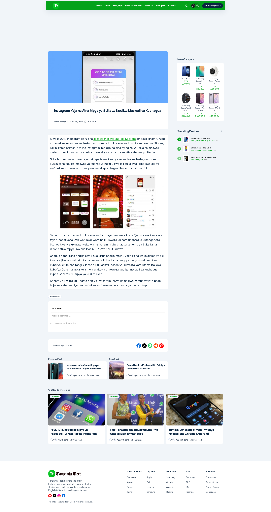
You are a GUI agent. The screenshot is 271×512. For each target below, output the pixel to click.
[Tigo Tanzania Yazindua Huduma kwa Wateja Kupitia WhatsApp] (135, 409)
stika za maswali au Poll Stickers (114, 139)
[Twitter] (54, 495)
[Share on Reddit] (156, 345)
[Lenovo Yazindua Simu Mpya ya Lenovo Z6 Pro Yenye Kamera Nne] (55, 370)
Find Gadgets (212, 5)
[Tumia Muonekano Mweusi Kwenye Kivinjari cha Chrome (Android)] (194, 409)
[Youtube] (50, 495)
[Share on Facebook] (139, 345)
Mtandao (55, 396)
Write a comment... (61, 316)
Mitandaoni (55, 296)
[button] (50, 5)
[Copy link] (161, 345)
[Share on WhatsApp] (150, 345)
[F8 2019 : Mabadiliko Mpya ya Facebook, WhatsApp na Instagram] (76, 409)
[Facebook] (63, 495)
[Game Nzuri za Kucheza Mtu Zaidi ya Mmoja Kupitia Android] (116, 370)
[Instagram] (59, 495)
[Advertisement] (85, 31)
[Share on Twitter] (144, 345)
